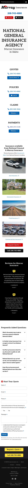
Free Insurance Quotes (7, 2)
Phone (3, 398)
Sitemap (18, 464)
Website (13, 113)
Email (3, 392)
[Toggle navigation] (26, 2)
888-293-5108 (15, 127)
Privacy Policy (9, 483)
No (9, 410)
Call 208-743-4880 (14, 251)
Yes (4, 410)
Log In (15, 95)
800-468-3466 (15, 109)
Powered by (15, 484)
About (22, 462)
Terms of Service (18, 483)
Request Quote (13, 245)
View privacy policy (16, 439)
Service (19, 17)
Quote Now (13, 77)
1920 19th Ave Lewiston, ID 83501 (14, 472)
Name (3, 385)
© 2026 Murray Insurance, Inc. (11, 462)
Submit (4, 434)
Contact (12, 464)
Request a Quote (13, 449)
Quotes (9, 17)
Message (4, 414)
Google (14, 287)
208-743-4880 (14, 13)
